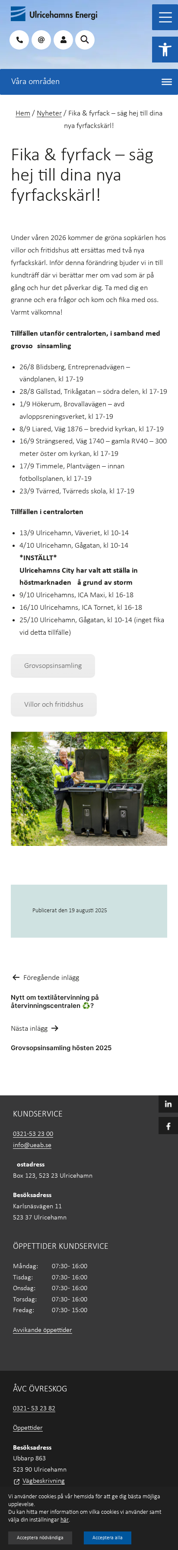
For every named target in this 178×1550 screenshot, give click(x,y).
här (64, 1520)
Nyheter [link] (49, 113)
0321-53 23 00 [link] (33, 1134)
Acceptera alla (107, 1538)
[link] (165, 49)
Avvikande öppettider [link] (42, 1330)
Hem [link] (23, 113)
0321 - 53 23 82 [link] (34, 1408)
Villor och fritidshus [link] (53, 705)
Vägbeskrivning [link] (43, 1481)
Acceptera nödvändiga (40, 1538)
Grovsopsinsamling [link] (53, 666)
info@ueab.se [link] (32, 1145)
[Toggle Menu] (165, 17)
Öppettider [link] (28, 1428)
